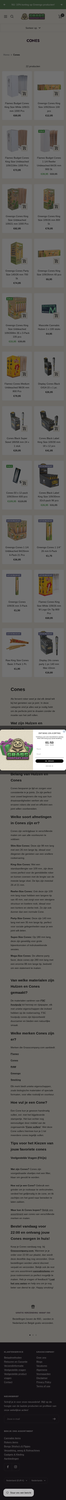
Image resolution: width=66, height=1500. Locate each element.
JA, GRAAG (49, 761)
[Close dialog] (64, 731)
